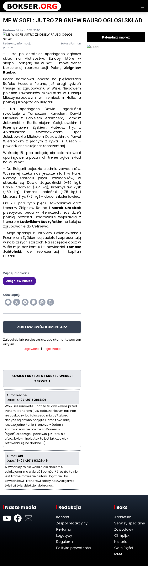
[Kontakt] (28, 518)
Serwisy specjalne (129, 523)
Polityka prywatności (74, 547)
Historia (120, 541)
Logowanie (32, 349)
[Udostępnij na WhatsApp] (42, 302)
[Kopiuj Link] (50, 302)
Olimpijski (122, 535)
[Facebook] (18, 518)
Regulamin (65, 541)
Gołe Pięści (123, 547)
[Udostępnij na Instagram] (25, 302)
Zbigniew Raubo (19, 281)
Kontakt (62, 517)
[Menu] (142, 6)
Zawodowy (123, 529)
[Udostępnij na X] (16, 302)
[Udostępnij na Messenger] (33, 302)
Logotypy (64, 535)
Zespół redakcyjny (71, 523)
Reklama (63, 529)
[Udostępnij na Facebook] (8, 302)
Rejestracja (52, 349)
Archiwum (122, 517)
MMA (118, 554)
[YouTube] (7, 518)
